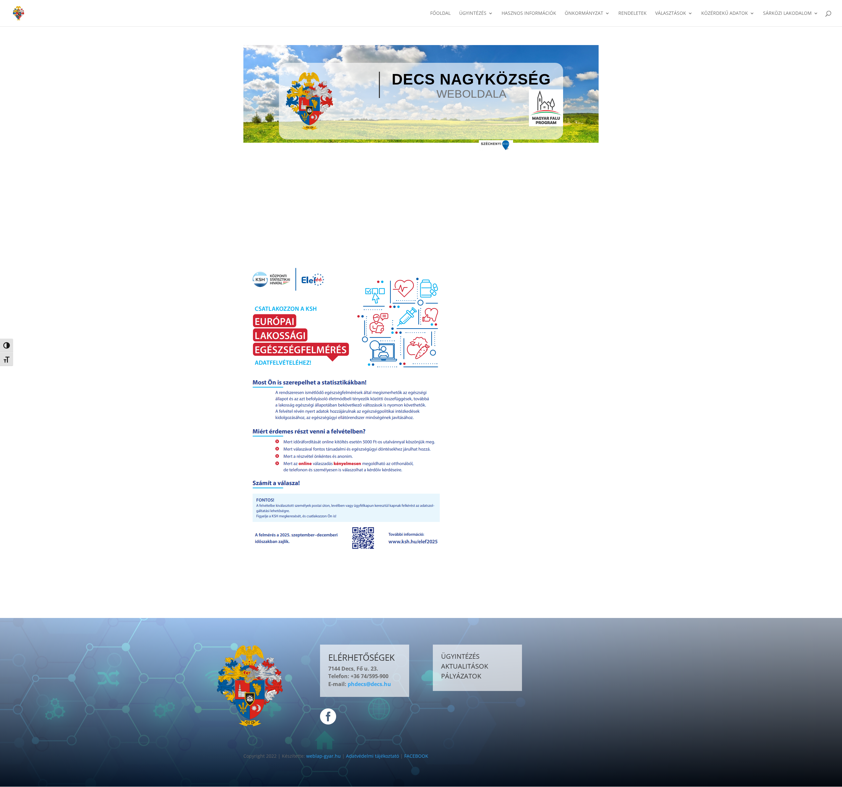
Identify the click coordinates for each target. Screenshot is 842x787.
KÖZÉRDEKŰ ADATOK (724, 13)
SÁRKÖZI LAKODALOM (787, 13)
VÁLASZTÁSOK (670, 13)
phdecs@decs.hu (369, 684)
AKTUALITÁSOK (464, 666)
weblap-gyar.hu (323, 756)
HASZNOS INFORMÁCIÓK (529, 13)
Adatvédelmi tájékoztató (372, 756)
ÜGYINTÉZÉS (472, 13)
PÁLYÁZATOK (461, 676)
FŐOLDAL (440, 13)
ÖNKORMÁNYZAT (584, 13)
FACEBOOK (416, 756)
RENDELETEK (632, 13)
